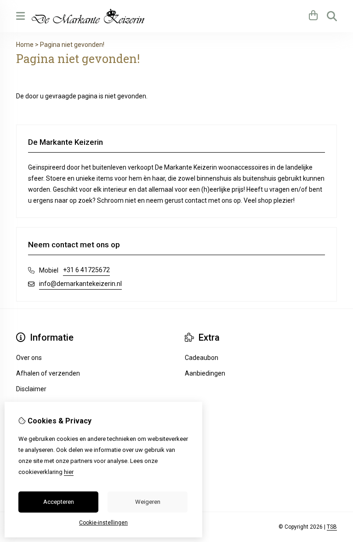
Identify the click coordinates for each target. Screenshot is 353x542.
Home (25, 44)
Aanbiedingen (205, 373)
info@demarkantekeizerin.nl (80, 283)
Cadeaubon (201, 357)
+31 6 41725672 (86, 270)
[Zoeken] (332, 16)
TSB (332, 527)
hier (69, 471)
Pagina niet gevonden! (72, 44)
